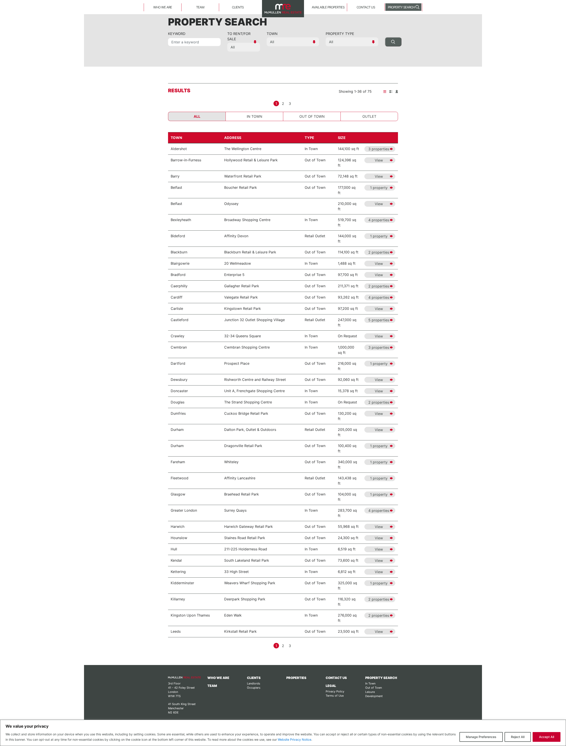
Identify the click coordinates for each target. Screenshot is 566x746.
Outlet (369, 116)
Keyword (176, 33)
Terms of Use (335, 695)
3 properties (378, 149)
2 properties (378, 252)
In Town (254, 116)
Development (374, 696)
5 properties (378, 320)
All (197, 116)
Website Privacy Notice (294, 739)
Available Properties (328, 7)
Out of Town (312, 116)
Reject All (517, 737)
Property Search (401, 7)
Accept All (546, 737)
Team (200, 7)
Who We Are (162, 7)
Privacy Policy (335, 691)
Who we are (218, 678)
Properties (296, 678)
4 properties (378, 220)
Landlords (253, 683)
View (379, 160)
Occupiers (253, 687)
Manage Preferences (481, 737)
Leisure (370, 692)
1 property (379, 187)
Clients (238, 7)
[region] (283, 733)
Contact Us (366, 7)
